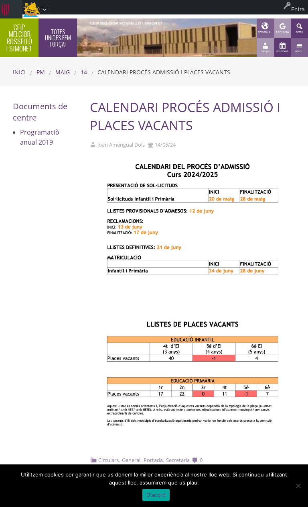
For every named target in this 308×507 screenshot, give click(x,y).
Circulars (108, 460)
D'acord (156, 495)
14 (84, 72)
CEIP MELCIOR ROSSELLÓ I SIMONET (19, 37)
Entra (298, 9)
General (131, 460)
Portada (153, 460)
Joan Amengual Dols (121, 144)
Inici (19, 72)
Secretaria (178, 460)
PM (40, 72)
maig (62, 72)
